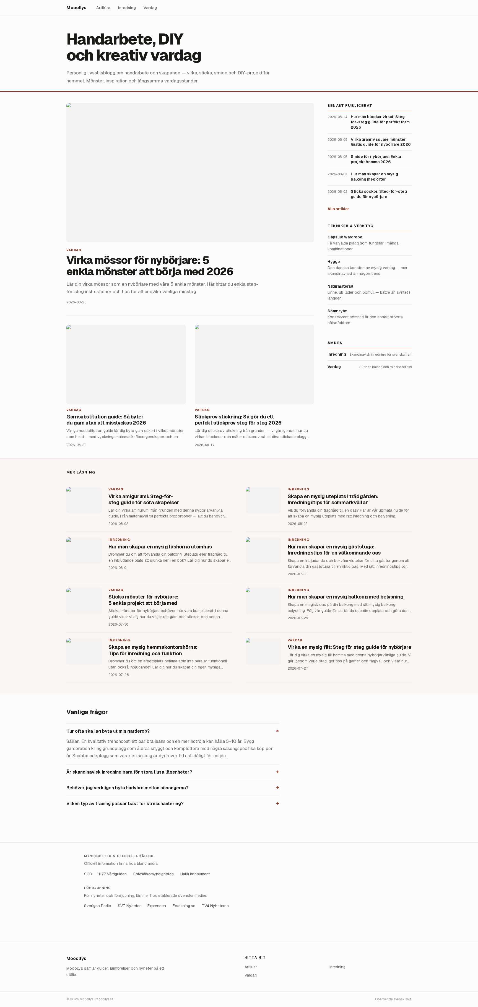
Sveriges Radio (97, 905)
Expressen (156, 905)
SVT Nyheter (129, 905)
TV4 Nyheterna (215, 905)
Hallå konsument (195, 873)
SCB (88, 873)
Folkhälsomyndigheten (153, 873)
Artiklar (103, 7)
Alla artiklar (338, 208)
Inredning (127, 7)
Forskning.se (184, 905)
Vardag (150, 7)
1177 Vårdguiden (112, 873)
